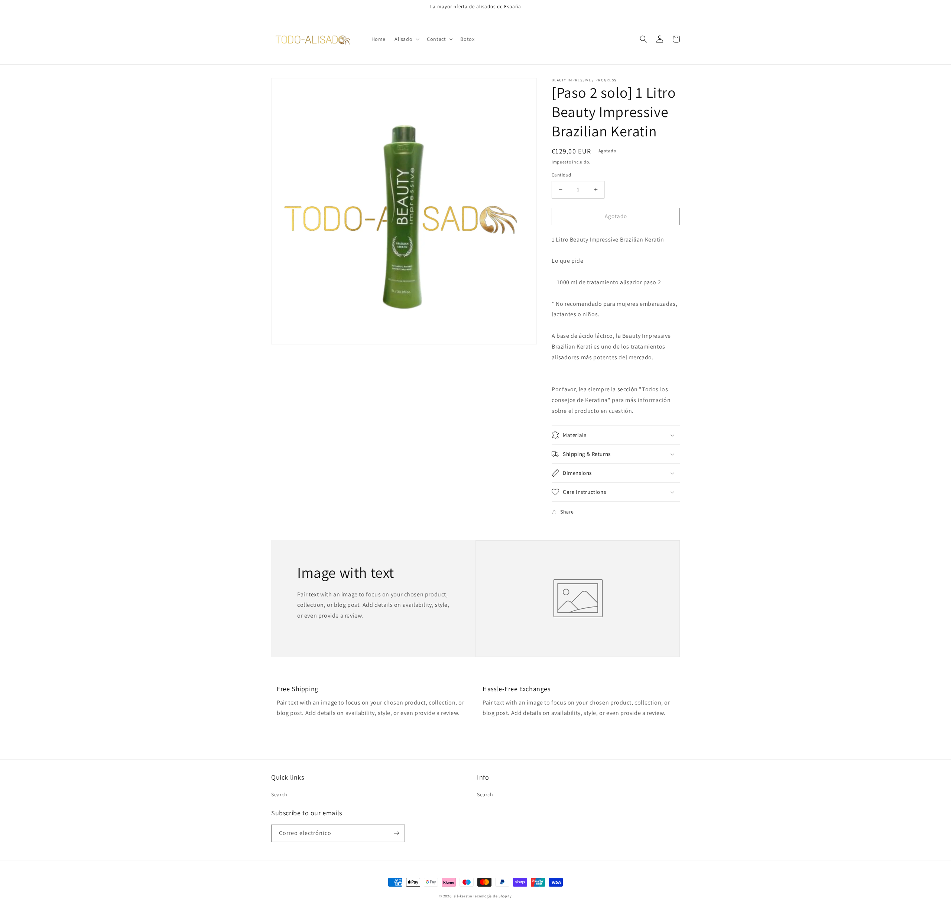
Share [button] (567, 511)
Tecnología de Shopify (492, 896)
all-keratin (463, 896)
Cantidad (561, 175)
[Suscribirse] (396, 833)
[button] (406, 39)
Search (279, 794)
